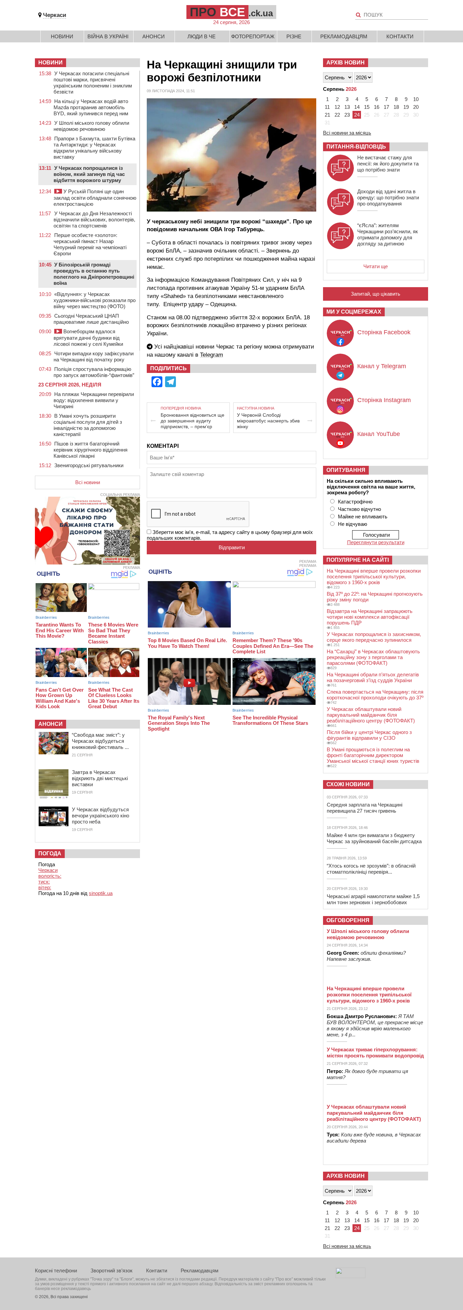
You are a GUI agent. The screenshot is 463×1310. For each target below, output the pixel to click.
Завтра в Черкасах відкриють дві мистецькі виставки (100, 778)
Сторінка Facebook (383, 332)
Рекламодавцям (343, 36)
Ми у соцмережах (353, 312)
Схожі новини (348, 784)
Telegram (211, 355)
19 (406, 107)
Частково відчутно (359, 509)
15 (366, 107)
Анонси (153, 36)
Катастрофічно (355, 501)
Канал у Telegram (381, 366)
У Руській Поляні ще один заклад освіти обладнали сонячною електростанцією (95, 197)
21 (327, 115)
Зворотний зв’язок (111, 1270)
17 (386, 107)
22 (337, 115)
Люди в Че (201, 36)
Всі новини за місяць (347, 133)
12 (337, 107)
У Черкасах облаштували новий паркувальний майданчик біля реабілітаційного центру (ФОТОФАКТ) (371, 714)
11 (327, 107)
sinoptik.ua (101, 893)
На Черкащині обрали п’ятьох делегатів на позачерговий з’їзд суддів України (373, 677)
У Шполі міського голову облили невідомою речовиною (91, 126)
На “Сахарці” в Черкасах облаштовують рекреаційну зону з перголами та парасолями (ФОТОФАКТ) (373, 657)
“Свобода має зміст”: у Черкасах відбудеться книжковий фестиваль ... (100, 741)
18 (396, 107)
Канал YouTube (378, 434)
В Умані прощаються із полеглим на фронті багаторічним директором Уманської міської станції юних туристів (373, 755)
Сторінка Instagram (384, 400)
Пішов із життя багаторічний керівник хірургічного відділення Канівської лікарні (90, 450)
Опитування (345, 470)
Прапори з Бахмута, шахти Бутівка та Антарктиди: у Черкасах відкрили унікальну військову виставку (94, 148)
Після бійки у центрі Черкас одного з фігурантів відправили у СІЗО (369, 735)
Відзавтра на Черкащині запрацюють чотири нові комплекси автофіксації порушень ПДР (369, 617)
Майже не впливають (362, 516)
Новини (62, 36)
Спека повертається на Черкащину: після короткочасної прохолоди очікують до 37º (375, 694)
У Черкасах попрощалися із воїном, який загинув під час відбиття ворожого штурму (89, 174)
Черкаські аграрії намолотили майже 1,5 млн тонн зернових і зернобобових (373, 899)
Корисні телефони (56, 1270)
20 (416, 107)
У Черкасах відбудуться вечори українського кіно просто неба (100, 816)
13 (347, 107)
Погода (49, 853)
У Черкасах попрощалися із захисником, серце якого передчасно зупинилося (374, 637)
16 (376, 107)
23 (347, 115)
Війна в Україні (107, 36)
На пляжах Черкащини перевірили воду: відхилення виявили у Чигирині (94, 400)
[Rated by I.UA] (350, 1276)
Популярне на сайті (357, 560)
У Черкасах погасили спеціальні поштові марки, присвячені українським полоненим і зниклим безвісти (93, 83)
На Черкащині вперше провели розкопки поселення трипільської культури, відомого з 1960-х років (374, 576)
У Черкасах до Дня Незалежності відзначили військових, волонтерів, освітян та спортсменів (94, 220)
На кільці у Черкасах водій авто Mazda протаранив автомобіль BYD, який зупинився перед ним (91, 107)
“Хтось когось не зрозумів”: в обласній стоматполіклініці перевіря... (371, 869)
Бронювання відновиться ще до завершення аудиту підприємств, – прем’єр (192, 420)
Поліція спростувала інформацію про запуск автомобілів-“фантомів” (94, 372)
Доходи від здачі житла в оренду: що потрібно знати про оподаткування (388, 197)
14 (357, 107)
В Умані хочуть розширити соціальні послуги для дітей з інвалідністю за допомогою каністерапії (88, 425)
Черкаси (54, 15)
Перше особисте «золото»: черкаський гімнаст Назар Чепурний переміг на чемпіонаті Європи (90, 244)
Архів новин (345, 62)
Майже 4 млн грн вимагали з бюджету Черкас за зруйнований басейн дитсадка (374, 838)
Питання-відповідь (356, 147)
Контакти (400, 36)
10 (416, 99)
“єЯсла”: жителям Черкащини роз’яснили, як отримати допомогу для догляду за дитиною (387, 234)
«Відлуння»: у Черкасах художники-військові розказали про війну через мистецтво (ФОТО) (95, 300)
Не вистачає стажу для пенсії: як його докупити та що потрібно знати (388, 164)
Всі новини (87, 482)
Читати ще (375, 266)
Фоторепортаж (253, 36)
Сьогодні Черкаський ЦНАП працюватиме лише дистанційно (91, 319)
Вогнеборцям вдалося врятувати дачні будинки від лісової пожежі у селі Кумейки (88, 338)
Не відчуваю (352, 524)
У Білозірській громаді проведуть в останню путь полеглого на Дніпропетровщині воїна (94, 274)
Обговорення (347, 920)
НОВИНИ (50, 62)
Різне (293, 36)
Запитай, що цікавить (375, 294)
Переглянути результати (375, 542)
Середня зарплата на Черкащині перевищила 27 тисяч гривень (364, 808)
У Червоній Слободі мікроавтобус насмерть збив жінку (268, 420)
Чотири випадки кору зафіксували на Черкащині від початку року (94, 356)
